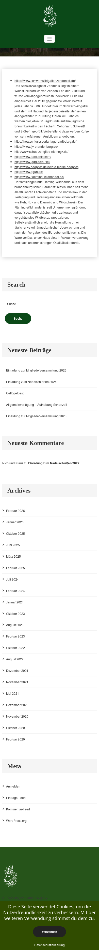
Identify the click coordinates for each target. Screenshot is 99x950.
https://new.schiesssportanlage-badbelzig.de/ (45, 141)
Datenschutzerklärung (49, 945)
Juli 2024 (12, 579)
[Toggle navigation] (49, 39)
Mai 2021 (12, 693)
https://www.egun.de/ (28, 171)
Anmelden (13, 786)
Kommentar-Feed (18, 809)
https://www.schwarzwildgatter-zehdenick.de (44, 80)
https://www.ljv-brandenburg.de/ (36, 146)
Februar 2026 (15, 510)
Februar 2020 (15, 739)
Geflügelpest (15, 393)
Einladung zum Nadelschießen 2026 (31, 381)
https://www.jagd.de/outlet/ (32, 161)
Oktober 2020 (15, 727)
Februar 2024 (15, 590)
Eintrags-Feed (16, 797)
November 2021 (17, 682)
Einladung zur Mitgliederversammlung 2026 (36, 370)
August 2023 (15, 624)
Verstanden (49, 932)
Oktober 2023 (15, 613)
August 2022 (15, 659)
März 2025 (13, 556)
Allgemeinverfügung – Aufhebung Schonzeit (36, 404)
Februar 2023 (15, 636)
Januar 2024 (15, 602)
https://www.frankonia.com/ (32, 156)
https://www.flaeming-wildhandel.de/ (39, 176)
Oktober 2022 (15, 647)
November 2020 (17, 716)
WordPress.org (16, 820)
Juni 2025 (13, 545)
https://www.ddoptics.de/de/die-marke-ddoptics (46, 167)
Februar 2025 (15, 568)
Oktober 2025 (15, 533)
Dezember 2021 (17, 670)
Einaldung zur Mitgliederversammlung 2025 (36, 416)
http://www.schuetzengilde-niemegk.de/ (41, 151)
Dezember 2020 (17, 705)
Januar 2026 (15, 522)
